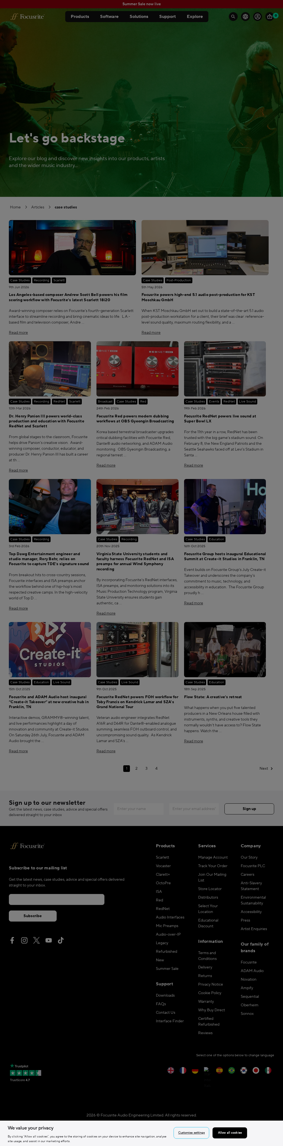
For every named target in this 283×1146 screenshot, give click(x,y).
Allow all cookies (230, 1133)
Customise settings (191, 1133)
